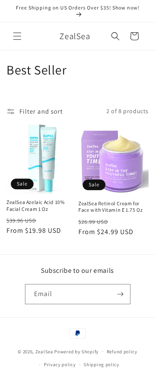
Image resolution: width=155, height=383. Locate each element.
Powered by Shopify (76, 351)
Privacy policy (60, 364)
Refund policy (122, 352)
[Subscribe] (120, 294)
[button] (17, 36)
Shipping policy (101, 364)
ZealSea (44, 351)
